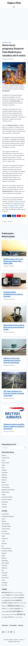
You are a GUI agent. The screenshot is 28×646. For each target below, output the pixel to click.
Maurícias (4, 477)
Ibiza (3, 467)
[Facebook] (3, 632)
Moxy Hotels (5, 563)
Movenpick (5, 560)
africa (11, 592)
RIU (3, 570)
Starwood (4, 573)
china (15, 597)
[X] (6, 632)
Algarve (4, 455)
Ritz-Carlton (5, 577)
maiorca (7, 608)
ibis (3, 546)
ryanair (19, 614)
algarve (8, 595)
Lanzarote (5, 472)
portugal (16, 611)
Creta (3, 460)
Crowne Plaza (6, 528)
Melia (3, 555)
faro (19, 603)
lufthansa (22, 606)
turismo (10, 617)
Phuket (4, 482)
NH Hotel (4, 565)
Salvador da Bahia (7, 497)
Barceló (4, 521)
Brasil (22, 595)
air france (20, 592)
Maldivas (4, 475)
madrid (10, 221)
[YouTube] (11, 632)
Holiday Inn (5, 538)
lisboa (10, 605)
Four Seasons (6, 533)
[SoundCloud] (14, 632)
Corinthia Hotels (6, 526)
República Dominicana (8, 489)
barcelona (17, 595)
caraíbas (11, 597)
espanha (18, 600)
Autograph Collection (8, 516)
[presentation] (14, 248)
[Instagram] (8, 632)
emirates (12, 600)
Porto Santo (5, 485)
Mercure (4, 558)
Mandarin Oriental (7, 551)
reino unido (13, 614)
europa (15, 603)
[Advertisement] (14, 23)
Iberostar (4, 543)
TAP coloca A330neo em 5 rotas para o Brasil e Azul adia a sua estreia (13, 393)
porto (11, 611)
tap (24, 614)
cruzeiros (20, 597)
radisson (8, 614)
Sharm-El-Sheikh (6, 499)
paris (6, 611)
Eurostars (4, 531)
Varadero (4, 507)
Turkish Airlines (14, 207)
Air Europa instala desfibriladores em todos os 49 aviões (13, 294)
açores (13, 595)
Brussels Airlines (17, 203)
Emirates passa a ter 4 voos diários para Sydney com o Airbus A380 (13, 261)
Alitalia (11, 205)
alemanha (4, 595)
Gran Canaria (5, 462)
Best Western (5, 524)
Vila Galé (4, 575)
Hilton (3, 536)
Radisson (4, 568)
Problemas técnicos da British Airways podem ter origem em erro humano (14, 426)
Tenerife (4, 504)
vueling (17, 617)
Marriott (4, 553)
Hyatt (3, 541)
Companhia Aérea (6, 42)
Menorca (4, 480)
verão (14, 617)
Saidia (3, 494)
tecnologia (4, 617)
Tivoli (3, 580)
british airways (6, 597)
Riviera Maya (5, 492)
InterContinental (6, 548)
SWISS (22, 205)
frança (21, 602)
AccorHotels (5, 514)
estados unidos (7, 603)
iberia (4, 221)
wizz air (21, 617)
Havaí (3, 465)
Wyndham (5, 582)
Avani (3, 519)
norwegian (16, 608)
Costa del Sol (5, 458)
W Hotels (4, 585)
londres (17, 606)
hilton (24, 602)
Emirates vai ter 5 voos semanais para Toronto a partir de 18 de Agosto (12, 360)
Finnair (16, 201)
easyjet (7, 600)
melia (11, 608)
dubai (3, 600)
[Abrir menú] (14, 7)
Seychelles (5, 502)
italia (6, 606)
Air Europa (15, 592)
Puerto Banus (6, 487)
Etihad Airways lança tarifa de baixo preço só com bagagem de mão (13, 327)
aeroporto (6, 592)
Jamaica (4, 470)
